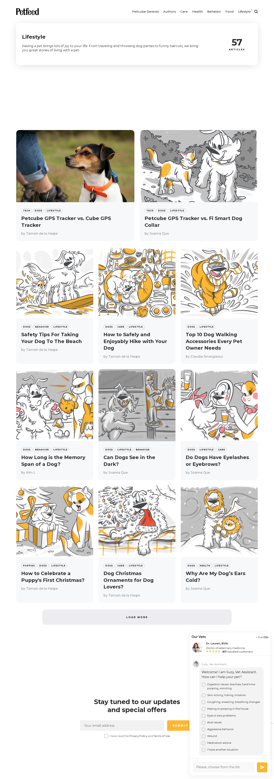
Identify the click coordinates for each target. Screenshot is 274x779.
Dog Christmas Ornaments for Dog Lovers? (129, 580)
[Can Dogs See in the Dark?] (137, 424)
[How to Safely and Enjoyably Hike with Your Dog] (137, 305)
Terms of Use (161, 736)
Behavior (214, 11)
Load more (137, 617)
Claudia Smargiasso (207, 356)
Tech (26, 210)
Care (184, 11)
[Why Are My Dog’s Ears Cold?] (219, 544)
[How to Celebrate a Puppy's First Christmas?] (54, 544)
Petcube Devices (145, 11)
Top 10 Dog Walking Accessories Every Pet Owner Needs (214, 341)
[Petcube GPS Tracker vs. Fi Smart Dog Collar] (199, 185)
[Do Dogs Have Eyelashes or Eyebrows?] (219, 424)
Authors (169, 11)
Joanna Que (159, 233)
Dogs (38, 210)
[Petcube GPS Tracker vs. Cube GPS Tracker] (75, 185)
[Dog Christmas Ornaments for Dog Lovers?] (137, 544)
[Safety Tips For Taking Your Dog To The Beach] (54, 305)
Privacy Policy (138, 736)
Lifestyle (244, 11)
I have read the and (139, 736)
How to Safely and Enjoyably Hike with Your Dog (135, 341)
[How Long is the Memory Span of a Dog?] (54, 424)
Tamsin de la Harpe (42, 233)
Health (197, 11)
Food (229, 11)
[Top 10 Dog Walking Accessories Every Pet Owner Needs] (219, 305)
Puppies (29, 565)
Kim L (31, 472)
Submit (181, 725)
